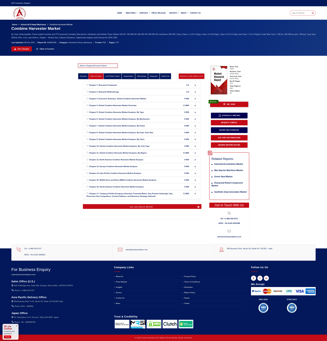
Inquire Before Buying (229, 145)
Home (119, 13)
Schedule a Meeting (230, 115)
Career (186, 303)
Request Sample (229, 123)
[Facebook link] (253, 278)
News (117, 303)
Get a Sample (23, 49)
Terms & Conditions (192, 282)
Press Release (158, 13)
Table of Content (46, 49)
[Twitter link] (259, 278)
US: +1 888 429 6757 (229, 219)
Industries (131, 13)
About (183, 13)
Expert (186, 298)
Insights (173, 13)
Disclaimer (188, 287)
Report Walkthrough (229, 130)
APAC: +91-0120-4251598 (229, 223)
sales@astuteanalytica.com (229, 237)
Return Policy (189, 293)
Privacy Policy (190, 276)
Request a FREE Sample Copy (191, 76)
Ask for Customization (229, 138)
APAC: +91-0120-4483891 (34, 255)
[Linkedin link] (266, 278)
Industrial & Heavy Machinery (33, 25)
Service (118, 293)
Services (143, 13)
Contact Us (195, 13)
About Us (119, 276)
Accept (7, 337)
